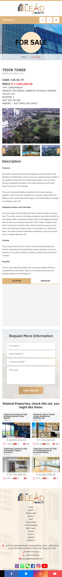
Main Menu (8, 20)
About (31, 510)
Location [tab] (16, 281)
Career (31, 537)
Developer (31, 522)
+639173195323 (32, 552)
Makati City (7, 420)
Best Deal (31, 528)
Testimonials (31, 525)
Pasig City (7, 455)
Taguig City (37, 420)
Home (24, 57)
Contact (31, 540)
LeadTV (31, 534)
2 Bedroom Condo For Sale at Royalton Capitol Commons (15, 450)
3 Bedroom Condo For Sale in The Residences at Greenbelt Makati (45, 450)
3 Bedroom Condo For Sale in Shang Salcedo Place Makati (15, 416)
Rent (31, 519)
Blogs (31, 531)
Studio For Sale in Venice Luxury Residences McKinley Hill (44, 416)
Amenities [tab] (45, 281)
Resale (31, 516)
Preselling (31, 513)
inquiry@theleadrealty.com (32, 559)
